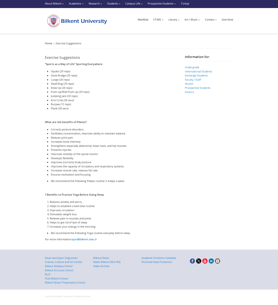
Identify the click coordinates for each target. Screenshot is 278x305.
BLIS (47, 274)
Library (172, 19)
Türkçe (185, 3)
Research (94, 3)
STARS (157, 19)
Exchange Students (196, 75)
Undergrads (192, 67)
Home (48, 43)
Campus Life (132, 3)
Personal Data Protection (157, 262)
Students (112, 3)
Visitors (189, 92)
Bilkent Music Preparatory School (65, 282)
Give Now (227, 19)
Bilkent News (101, 258)
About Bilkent (53, 3)
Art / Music (191, 19)
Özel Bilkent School (56, 278)
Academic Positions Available (159, 258)
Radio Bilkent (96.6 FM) (106, 262)
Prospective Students (160, 3)
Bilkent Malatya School (58, 266)
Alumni (189, 83)
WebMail (143, 19)
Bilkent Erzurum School (59, 270)
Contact (209, 19)
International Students (198, 71)
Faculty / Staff (193, 79)
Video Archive (101, 266)
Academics (75, 3)
